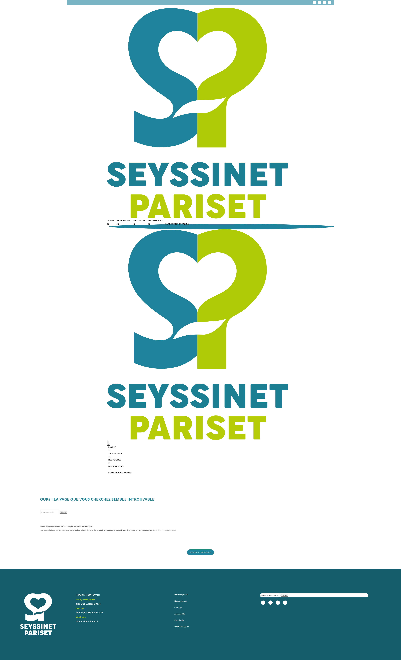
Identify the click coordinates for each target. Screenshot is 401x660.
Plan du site (179, 620)
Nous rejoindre (180, 601)
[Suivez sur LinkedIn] (324, 2)
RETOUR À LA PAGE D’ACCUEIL (200, 552)
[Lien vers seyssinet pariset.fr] (220, 113)
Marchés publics (181, 594)
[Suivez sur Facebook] (314, 2)
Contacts (178, 607)
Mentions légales (181, 626)
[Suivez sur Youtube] (329, 2)
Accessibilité (179, 614)
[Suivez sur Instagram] (319, 2)
